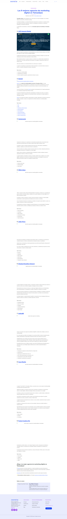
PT (56, 1)
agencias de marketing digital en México (41, 475)
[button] (31, 1)
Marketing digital (33, 8)
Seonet (29, 89)
